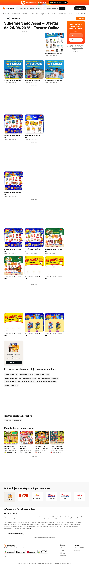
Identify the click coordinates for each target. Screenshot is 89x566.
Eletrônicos (25, 14)
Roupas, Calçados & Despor (48, 14)
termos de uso (79, 46)
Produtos (63, 556)
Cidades (62, 553)
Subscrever (81, 18)
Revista (77, 14)
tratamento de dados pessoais (77, 48)
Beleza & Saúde (62, 14)
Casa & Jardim (34, 14)
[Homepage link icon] (35, 537)
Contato (62, 550)
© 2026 (24, 563)
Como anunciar (79, 548)
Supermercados (15, 14)
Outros (71, 14)
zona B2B (77, 550)
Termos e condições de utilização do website (42, 563)
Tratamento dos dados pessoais (63, 563)
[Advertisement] (23, 44)
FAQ (61, 548)
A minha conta (81, 8)
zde (31, 529)
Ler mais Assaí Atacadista (14, 533)
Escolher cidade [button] (52, 8)
